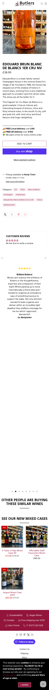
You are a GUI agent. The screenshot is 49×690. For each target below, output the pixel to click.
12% (15, 190)
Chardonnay (20, 195)
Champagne (8, 195)
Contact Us (25, 649)
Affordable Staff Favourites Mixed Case (36, 553)
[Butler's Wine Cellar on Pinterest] (24, 635)
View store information (15, 182)
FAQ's (24, 657)
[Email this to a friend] (25, 214)
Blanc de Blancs (34, 190)
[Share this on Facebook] (11, 214)
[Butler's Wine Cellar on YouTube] (32, 635)
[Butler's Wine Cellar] (24, 4)
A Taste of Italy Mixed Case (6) (12, 551)
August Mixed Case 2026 (12, 593)
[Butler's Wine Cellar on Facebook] (17, 635)
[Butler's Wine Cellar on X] (28, 635)
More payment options (24, 160)
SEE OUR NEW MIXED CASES (25, 518)
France (39, 200)
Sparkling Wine (9, 205)
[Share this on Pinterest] (18, 214)
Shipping (24, 653)
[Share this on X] (5, 214)
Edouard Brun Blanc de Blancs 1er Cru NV (19, 200)
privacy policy (9, 675)
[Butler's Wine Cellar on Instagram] (20, 635)
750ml (22, 190)
